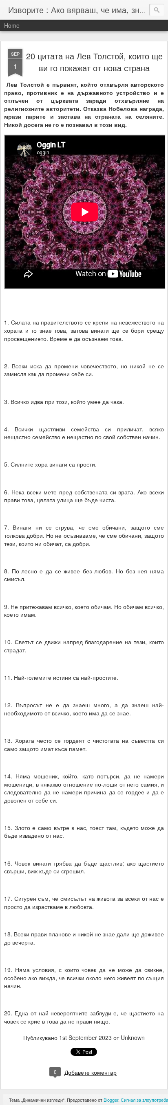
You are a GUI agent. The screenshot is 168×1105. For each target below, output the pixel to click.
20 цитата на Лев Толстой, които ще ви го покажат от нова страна (94, 62)
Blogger (111, 1099)
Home (12, 25)
